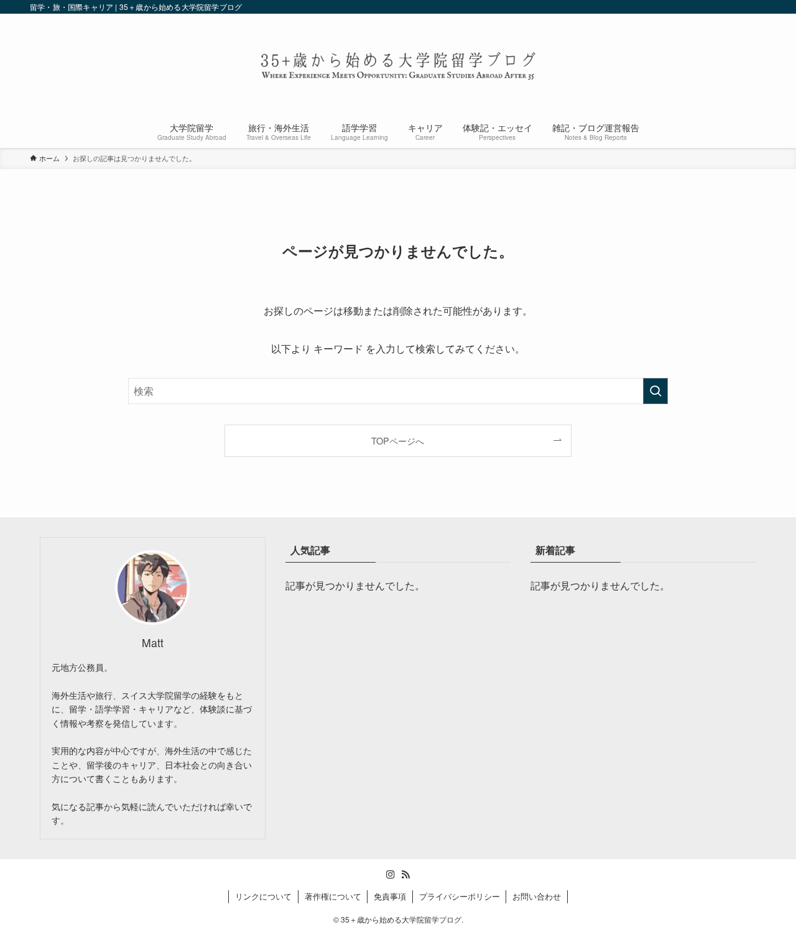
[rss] (405, 874)
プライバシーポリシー (459, 896)
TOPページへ (397, 440)
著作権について (333, 896)
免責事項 (390, 896)
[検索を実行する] (655, 391)
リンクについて (263, 896)
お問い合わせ (536, 896)
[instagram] (390, 874)
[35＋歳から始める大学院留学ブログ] (398, 66)
